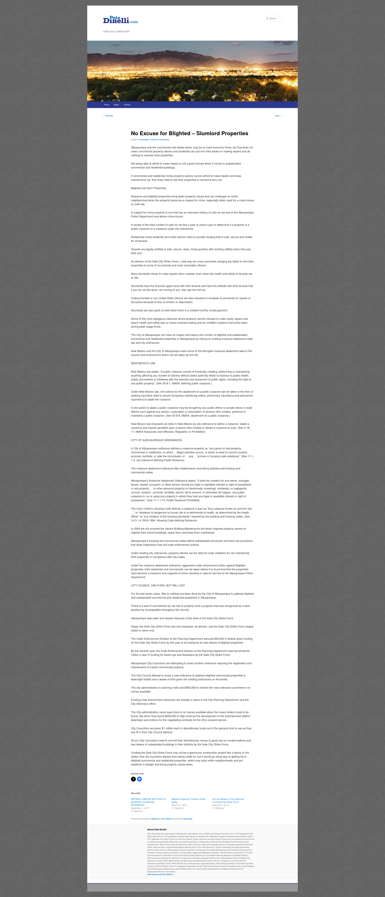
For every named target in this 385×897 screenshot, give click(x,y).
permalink (188, 818)
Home (106, 104)
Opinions (155, 818)
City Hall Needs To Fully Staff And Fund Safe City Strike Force (228, 800)
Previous (108, 115)
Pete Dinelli (164, 139)
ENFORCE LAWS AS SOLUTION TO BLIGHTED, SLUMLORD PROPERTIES (148, 802)
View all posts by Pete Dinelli (160, 874)
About (116, 104)
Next (279, 115)
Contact (127, 104)
